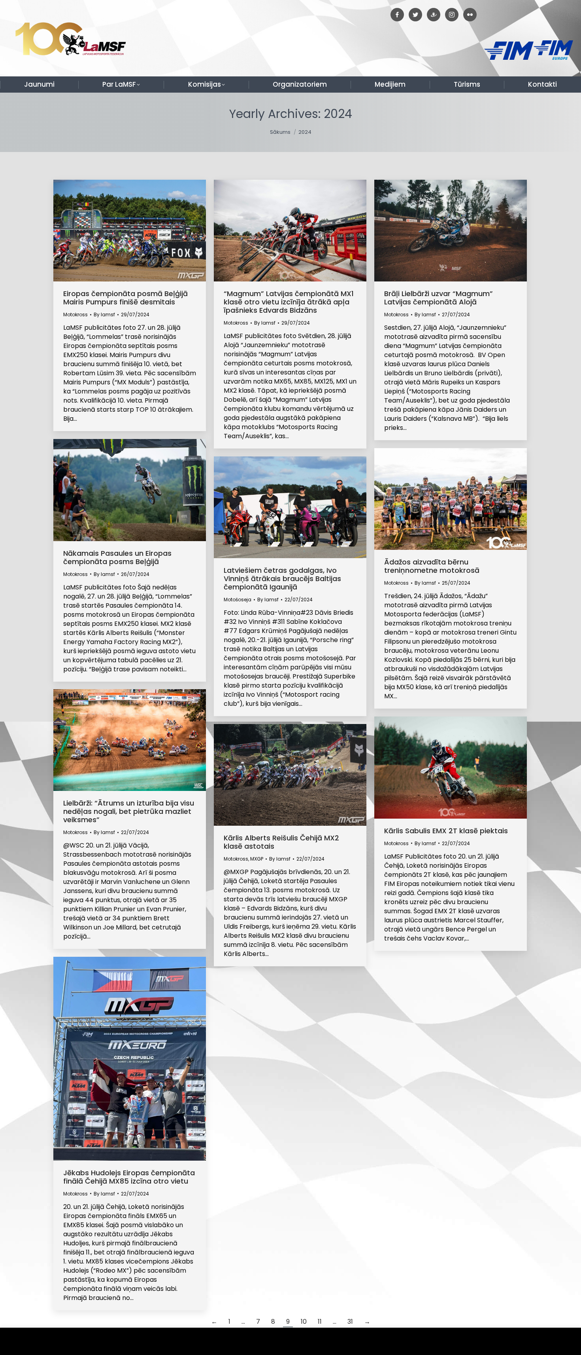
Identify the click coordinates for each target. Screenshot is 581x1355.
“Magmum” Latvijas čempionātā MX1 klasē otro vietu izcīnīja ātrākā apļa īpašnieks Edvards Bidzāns (289, 302)
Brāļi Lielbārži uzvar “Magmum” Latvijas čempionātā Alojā (438, 298)
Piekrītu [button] (557, 1341)
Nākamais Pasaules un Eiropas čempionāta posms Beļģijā (117, 557)
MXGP (256, 858)
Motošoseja (237, 599)
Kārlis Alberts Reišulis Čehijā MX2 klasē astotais (281, 842)
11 (320, 1321)
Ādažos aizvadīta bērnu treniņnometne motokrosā (431, 566)
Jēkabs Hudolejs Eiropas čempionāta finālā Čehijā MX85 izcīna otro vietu (129, 1177)
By (104, 314)
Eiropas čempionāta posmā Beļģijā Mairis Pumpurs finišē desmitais (125, 298)
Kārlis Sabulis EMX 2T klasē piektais (446, 831)
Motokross (75, 314)
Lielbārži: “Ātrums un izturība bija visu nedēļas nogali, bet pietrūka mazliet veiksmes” (128, 811)
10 (304, 1321)
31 (350, 1321)
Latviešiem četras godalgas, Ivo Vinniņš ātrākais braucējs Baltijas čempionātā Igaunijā (282, 578)
